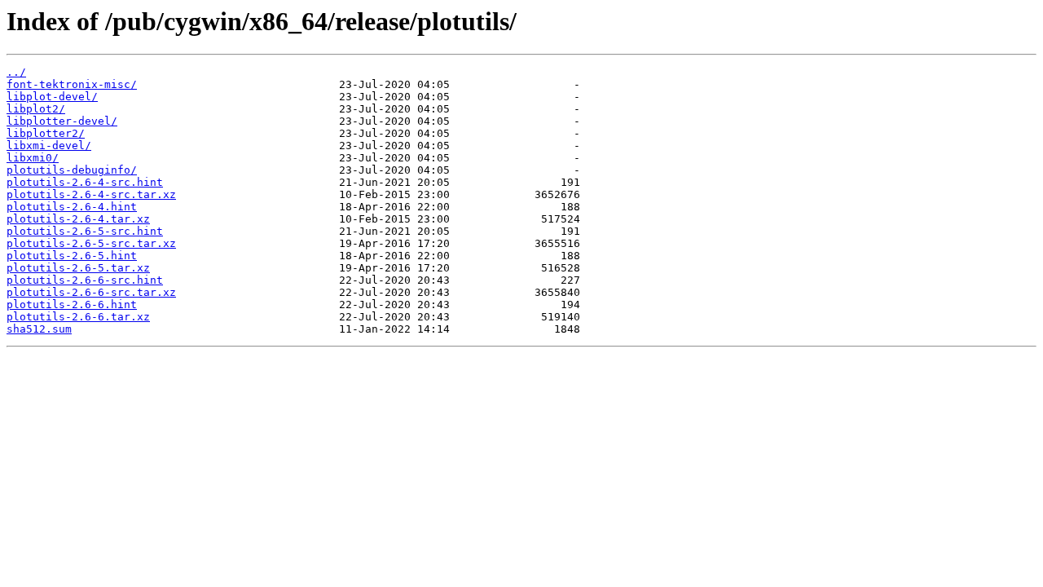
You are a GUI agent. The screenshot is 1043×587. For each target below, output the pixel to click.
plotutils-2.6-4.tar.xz (78, 219)
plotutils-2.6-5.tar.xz (78, 268)
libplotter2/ (46, 133)
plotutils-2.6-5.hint (72, 255)
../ (16, 72)
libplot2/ (36, 109)
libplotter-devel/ (62, 121)
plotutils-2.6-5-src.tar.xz (91, 243)
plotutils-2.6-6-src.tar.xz (91, 292)
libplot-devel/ (52, 96)
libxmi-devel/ (49, 145)
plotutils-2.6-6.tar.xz (78, 317)
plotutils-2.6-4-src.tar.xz (91, 194)
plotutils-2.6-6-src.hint (85, 280)
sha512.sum (39, 329)
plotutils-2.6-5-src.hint (85, 231)
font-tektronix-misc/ (72, 84)
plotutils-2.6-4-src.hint (85, 182)
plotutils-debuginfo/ (72, 170)
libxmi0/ (33, 158)
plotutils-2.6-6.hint (72, 304)
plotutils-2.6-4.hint (72, 207)
